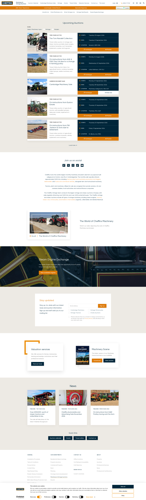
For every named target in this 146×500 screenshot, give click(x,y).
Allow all (123, 486)
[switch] (54, 497)
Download (97, 360)
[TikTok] (77, 165)
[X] (68, 165)
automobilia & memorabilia (67, 199)
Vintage (48, 29)
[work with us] (140, 3)
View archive (109, 360)
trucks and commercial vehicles (64, 181)
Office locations (78, 459)
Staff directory (78, 465)
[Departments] (133, 3)
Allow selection (123, 491)
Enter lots (109, 92)
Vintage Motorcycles (96, 310)
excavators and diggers (93, 179)
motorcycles (54, 199)
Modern (56, 29)
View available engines (48, 272)
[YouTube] (82, 165)
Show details (89, 497)
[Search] (143, 3)
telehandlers (48, 181)
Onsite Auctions (95, 313)
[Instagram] (73, 165)
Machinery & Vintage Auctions (21, 3)
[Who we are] (137, 3)
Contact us (92, 438)
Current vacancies (79, 474)
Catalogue (88, 49)
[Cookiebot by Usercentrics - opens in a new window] (20, 497)
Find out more (37, 364)
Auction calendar (55, 438)
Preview (109, 49)
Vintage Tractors (76, 313)
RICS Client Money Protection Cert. (37, 480)
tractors (69, 179)
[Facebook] (64, 165)
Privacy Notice (89, 318)
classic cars (46, 199)
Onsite (68, 438)
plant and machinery (78, 179)
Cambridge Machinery (77, 310)
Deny (123, 495)
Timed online (79, 438)
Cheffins (7, 3)
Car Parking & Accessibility (81, 462)
